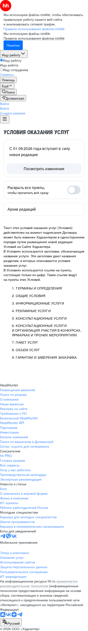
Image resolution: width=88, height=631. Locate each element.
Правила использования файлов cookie (34, 38)
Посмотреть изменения (44, 168)
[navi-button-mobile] (4, 119)
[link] (8, 92)
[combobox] (11, 622)
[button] (4, 103)
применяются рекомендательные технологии (38, 583)
